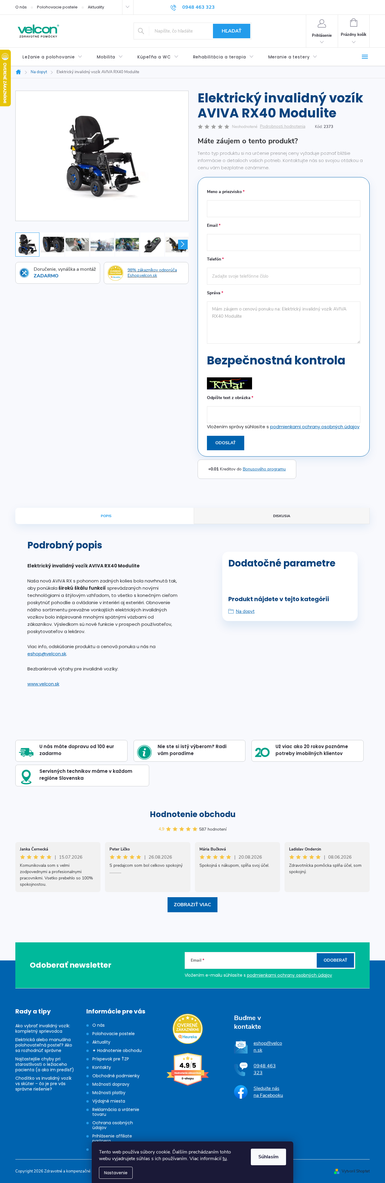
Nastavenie (116, 1173)
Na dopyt (245, 611)
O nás (21, 7)
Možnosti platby (108, 1093)
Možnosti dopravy (110, 1084)
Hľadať (232, 31)
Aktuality (96, 7)
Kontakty (101, 1067)
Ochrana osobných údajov (112, 1125)
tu (225, 1158)
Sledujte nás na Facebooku (268, 1091)
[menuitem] (52, 57)
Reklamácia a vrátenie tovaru (115, 1112)
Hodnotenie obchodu (193, 814)
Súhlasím (268, 1156)
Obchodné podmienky (116, 1076)
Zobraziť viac (192, 904)
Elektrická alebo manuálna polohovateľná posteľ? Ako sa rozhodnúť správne (43, 1045)
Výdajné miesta (108, 1101)
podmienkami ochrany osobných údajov (314, 426)
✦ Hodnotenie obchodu (117, 1050)
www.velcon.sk (43, 684)
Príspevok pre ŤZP (110, 1059)
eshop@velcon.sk (46, 654)
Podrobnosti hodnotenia (282, 126)
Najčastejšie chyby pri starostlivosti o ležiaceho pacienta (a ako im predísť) (44, 1064)
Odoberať (335, 960)
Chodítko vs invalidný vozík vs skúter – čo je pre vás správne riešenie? (43, 1083)
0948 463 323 (265, 1069)
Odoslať (225, 443)
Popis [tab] (106, 515)
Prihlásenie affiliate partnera (112, 1138)
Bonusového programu (264, 469)
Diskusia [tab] (281, 515)
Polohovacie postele (57, 7)
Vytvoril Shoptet (356, 1171)
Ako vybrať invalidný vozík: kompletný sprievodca (42, 1028)
